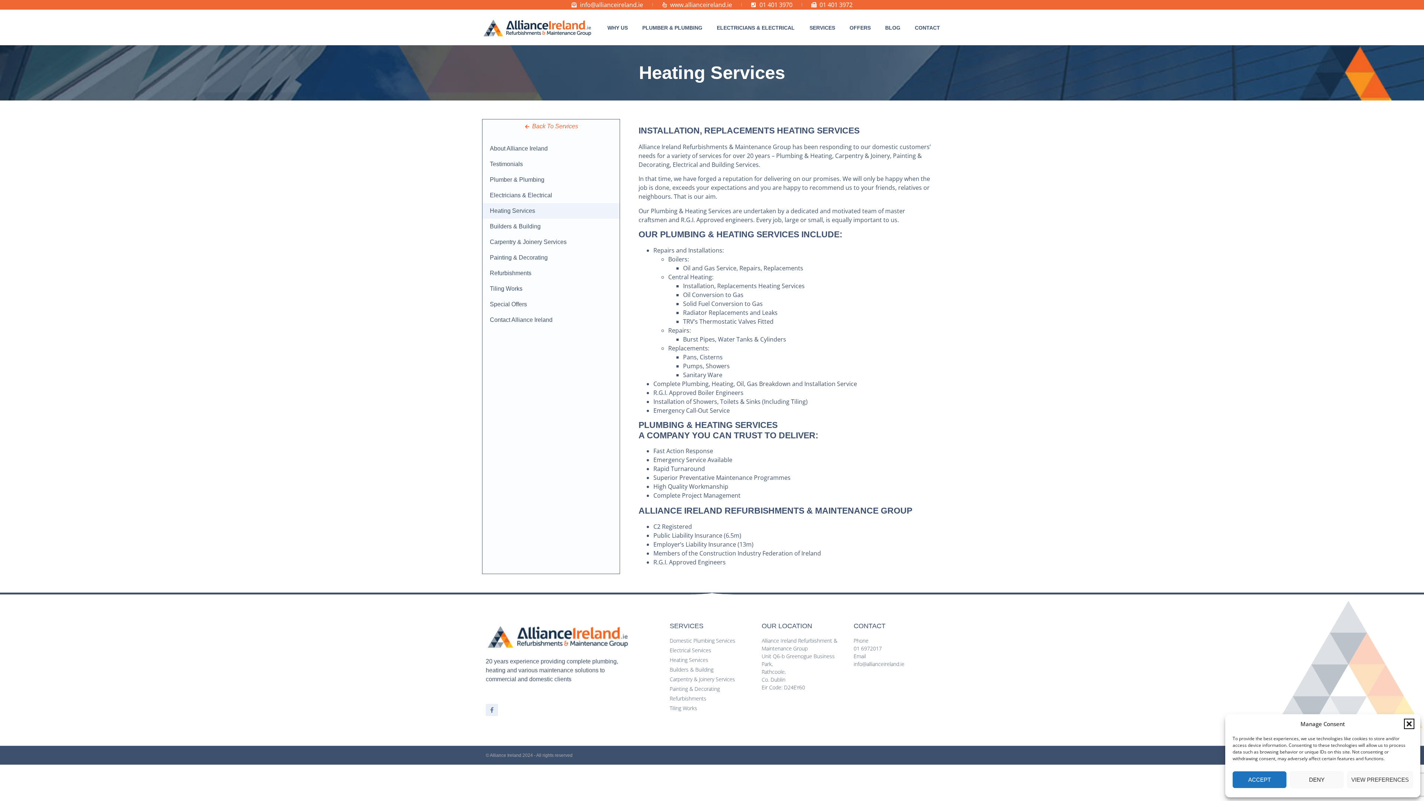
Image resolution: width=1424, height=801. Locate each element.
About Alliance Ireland (519, 148)
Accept (1259, 780)
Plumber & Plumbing (517, 180)
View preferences (1380, 780)
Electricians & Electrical (521, 195)
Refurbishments (510, 273)
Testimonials (506, 164)
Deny (1317, 780)
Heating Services (512, 211)
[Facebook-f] (492, 710)
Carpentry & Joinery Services (528, 242)
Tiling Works (506, 289)
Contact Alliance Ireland (521, 320)
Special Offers (508, 304)
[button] (1409, 724)
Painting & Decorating (519, 257)
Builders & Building (515, 226)
